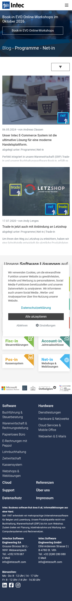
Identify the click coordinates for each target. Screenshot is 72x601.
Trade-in (50, 231)
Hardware (45, 406)
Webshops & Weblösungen (11, 473)
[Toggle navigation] (67, 5)
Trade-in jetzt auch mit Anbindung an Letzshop (34, 226)
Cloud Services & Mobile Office (49, 427)
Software (9, 406)
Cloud (6, 482)
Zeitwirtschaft (11, 458)
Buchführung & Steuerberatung (12, 415)
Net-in (40, 149)
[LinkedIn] (4, 585)
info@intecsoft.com (14, 561)
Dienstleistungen (49, 412)
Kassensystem (12, 464)
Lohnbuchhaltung (14, 452)
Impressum (45, 498)
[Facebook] (11, 585)
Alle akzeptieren (36, 316)
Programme (28, 149)
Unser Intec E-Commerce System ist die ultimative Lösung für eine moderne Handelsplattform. (29, 140)
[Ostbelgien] (47, 388)
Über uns (43, 490)
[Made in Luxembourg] (33, 388)
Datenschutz (12, 498)
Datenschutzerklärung (36, 308)
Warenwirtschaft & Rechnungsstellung (15, 426)
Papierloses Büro (13, 434)
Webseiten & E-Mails (52, 436)
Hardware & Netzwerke (53, 419)
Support (8, 490)
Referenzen (45, 482)
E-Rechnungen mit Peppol (14, 443)
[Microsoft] (10, 388)
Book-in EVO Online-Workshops (33, 30)
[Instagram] (18, 585)
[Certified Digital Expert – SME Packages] (65, 388)
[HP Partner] (24, 388)
